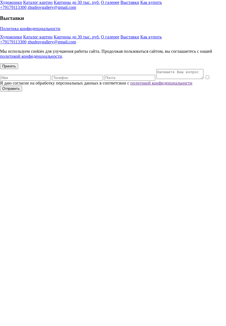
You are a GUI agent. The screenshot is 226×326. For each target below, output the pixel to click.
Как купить (151, 2)
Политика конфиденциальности (30, 28)
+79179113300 (13, 7)
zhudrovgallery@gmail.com (52, 7)
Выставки (129, 2)
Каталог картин (38, 2)
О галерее (110, 2)
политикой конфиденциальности (31, 56)
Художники (11, 2)
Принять (9, 66)
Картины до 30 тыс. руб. (77, 2)
